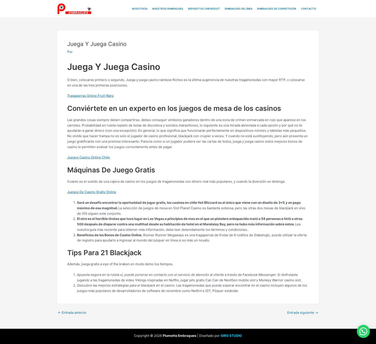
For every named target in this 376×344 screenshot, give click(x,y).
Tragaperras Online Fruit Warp (90, 96)
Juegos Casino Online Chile (88, 157)
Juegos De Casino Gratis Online (91, 192)
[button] (363, 331)
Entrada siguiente (302, 312)
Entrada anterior (72, 312)
